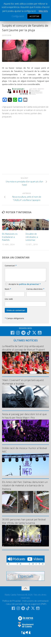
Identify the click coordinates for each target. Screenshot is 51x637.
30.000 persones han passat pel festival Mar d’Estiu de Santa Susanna (24, 521)
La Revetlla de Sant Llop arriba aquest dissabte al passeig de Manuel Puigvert (23, 348)
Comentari (11, 265)
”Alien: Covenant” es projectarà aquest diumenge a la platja (23, 381)
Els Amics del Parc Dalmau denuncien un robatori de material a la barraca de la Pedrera (25, 485)
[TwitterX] (34, 332)
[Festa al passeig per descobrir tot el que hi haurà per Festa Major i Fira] (25, 431)
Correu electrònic (35, 289)
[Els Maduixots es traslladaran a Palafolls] (13, 224)
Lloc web (9, 299)
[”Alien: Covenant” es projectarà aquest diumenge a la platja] (25, 397)
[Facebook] (12, 333)
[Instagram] (18, 333)
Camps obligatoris (14, 318)
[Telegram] (23, 333)
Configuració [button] (18, 16)
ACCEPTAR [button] (34, 16)
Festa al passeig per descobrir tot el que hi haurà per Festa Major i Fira (24, 415)
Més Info (43, 11)
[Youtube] (40, 333)
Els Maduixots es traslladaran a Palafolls (10, 236)
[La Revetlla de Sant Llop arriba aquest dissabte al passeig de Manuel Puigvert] (25, 363)
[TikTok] (29, 332)
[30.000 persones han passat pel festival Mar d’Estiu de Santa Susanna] (25, 536)
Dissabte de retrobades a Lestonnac (32, 236)
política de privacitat (29, 284)
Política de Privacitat (11, 600)
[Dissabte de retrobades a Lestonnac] (37, 224)
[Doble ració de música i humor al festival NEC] (25, 465)
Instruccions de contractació (35, 600)
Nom (8, 289)
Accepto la (24, 284)
